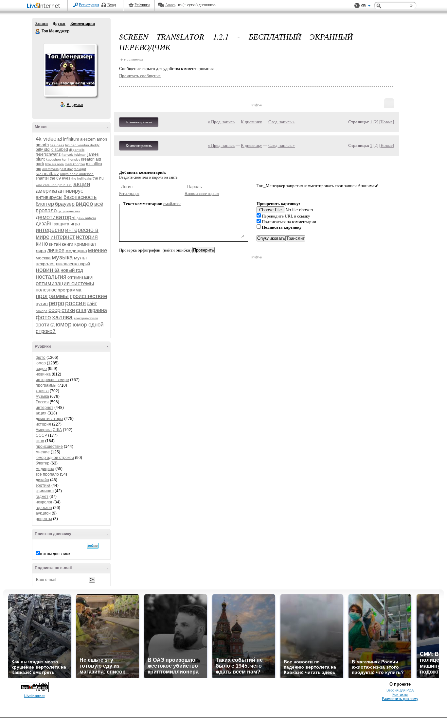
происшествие (88, 296)
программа (69, 289)
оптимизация (80, 277)
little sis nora (54, 164)
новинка (48, 269)
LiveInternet (45, 6)
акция (81, 184)
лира (41, 250)
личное (55, 250)
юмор (64, 324)
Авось (170, 5)
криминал (85, 244)
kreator (87, 159)
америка (46, 191)
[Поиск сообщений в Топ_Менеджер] (93, 546)
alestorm (88, 139)
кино (42, 243)
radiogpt (80, 169)
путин (42, 303)
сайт (92, 303)
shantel (42, 178)
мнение (97, 250)
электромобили (86, 318)
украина (97, 310)
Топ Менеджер (38, 31)
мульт (80, 257)
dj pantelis (76, 149)
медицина (76, 250)
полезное (46, 289)
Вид (366, 6)
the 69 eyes (60, 178)
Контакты (400, 694)
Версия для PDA (400, 690)
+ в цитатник (131, 59)
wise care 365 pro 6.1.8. (54, 185)
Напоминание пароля (202, 193)
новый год (72, 270)
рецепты (44, 519)
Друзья (59, 23)
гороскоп (44, 507)
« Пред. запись (221, 121)
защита (61, 223)
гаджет (42, 496)
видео (84, 203)
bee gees (57, 145)
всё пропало (47, 474)
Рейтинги (142, 5)
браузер (65, 204)
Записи (41, 23)
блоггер (45, 204)
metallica (94, 164)
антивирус (70, 191)
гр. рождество (69, 211)
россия (75, 303)
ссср (54, 310)
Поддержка (357, 6)
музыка (62, 257)
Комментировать (139, 122)
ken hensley (71, 159)
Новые (387, 121)
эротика (45, 324)
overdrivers (50, 169)
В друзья (75, 104)
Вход (111, 5)
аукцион (43, 513)
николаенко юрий (73, 263)
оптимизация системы (65, 283)
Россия (42, 402)
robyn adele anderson (77, 174)
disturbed (59, 149)
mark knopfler (75, 164)
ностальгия (51, 276)
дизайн (44, 223)
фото (43, 317)
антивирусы (49, 197)
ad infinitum (68, 139)
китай (55, 244)
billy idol (43, 149)
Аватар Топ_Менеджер (70, 70)
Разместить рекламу (400, 699)
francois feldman (74, 154)
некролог (45, 263)
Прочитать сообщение (140, 75)
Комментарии (82, 23)
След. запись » (281, 121)
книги (67, 244)
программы (52, 295)
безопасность (80, 197)
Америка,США (49, 430)
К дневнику (251, 121)
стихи (68, 310)
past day (66, 169)
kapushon (53, 159)
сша (81, 310)
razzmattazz (47, 173)
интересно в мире (52, 379)
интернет (62, 237)
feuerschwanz (48, 154)
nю (38, 168)
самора (41, 311)
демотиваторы (56, 217)
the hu (98, 178)
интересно (50, 230)
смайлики (172, 203)
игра (75, 223)
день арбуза (86, 218)
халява (62, 317)
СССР (41, 435)
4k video (46, 139)
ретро (56, 303)
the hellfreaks (81, 178)
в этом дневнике (55, 554)
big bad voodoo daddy (82, 145)
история (87, 237)
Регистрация (89, 5)
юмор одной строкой (55, 457)
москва (43, 257)
